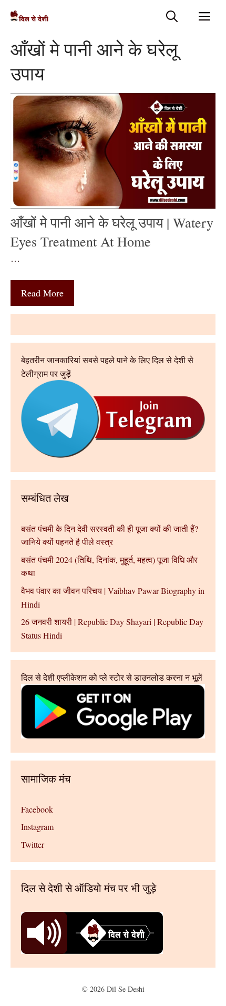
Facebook (37, 809)
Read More (42, 292)
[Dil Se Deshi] (29, 16)
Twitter (32, 844)
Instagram (37, 826)
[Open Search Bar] (172, 16)
